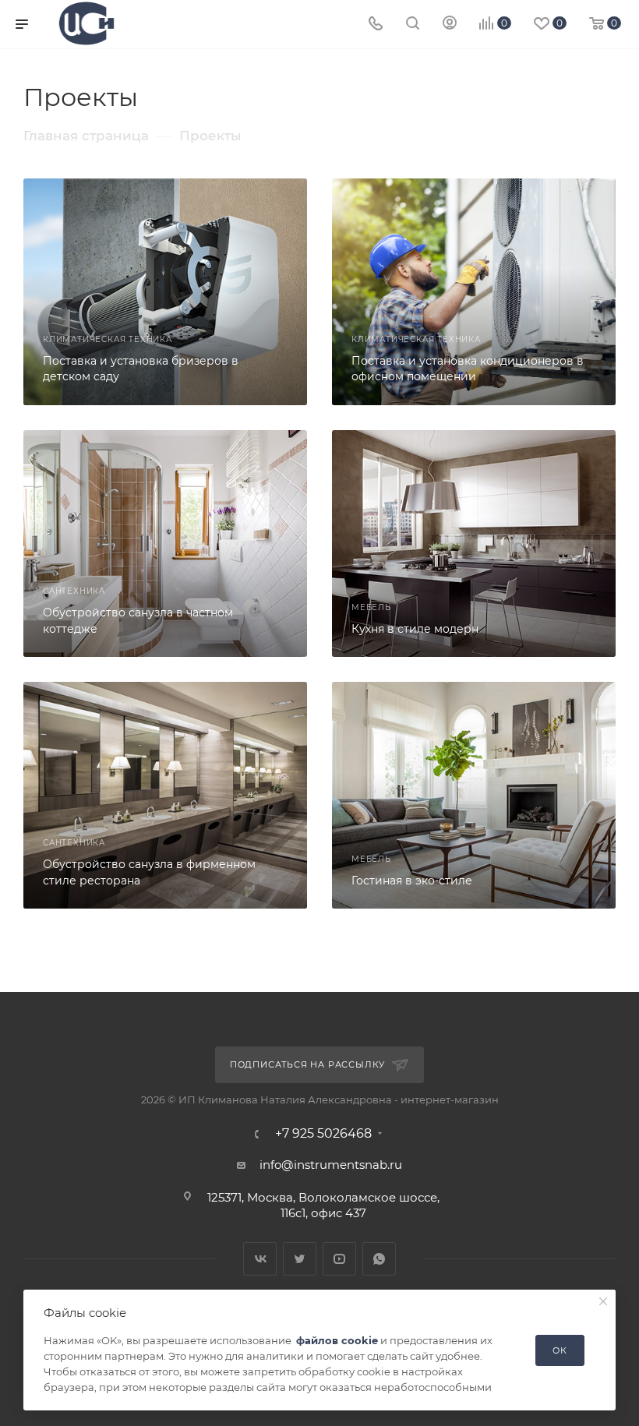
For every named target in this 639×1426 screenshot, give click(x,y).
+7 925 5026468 (323, 1134)
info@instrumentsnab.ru (330, 1164)
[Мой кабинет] (450, 24)
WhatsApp (379, 1259)
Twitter (299, 1259)
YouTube (339, 1259)
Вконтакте (260, 1259)
